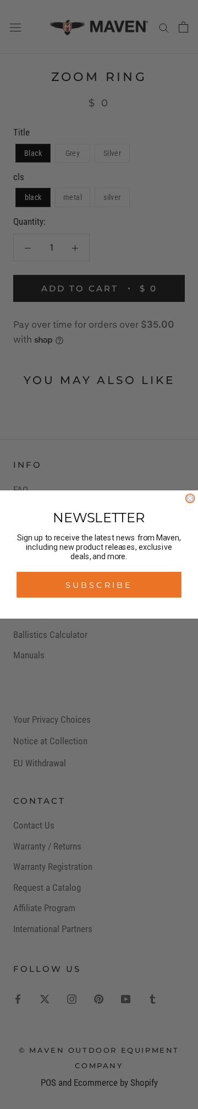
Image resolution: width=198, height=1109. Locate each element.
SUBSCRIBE (99, 585)
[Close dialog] (190, 498)
